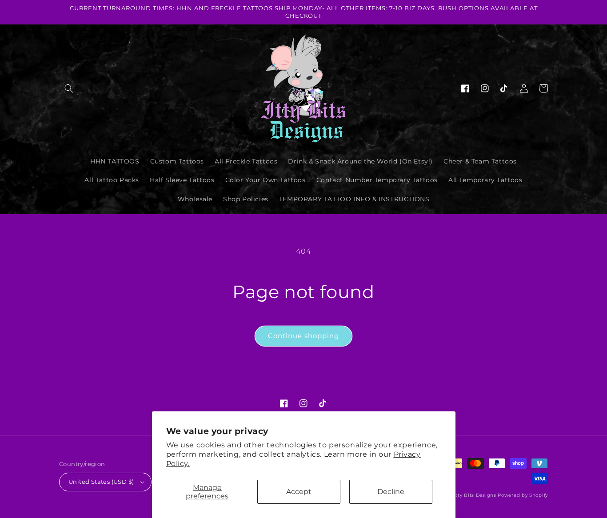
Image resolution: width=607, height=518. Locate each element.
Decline (390, 491)
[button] (69, 88)
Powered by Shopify (523, 495)
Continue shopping (303, 335)
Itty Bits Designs (475, 495)
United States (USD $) (101, 481)
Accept (298, 491)
